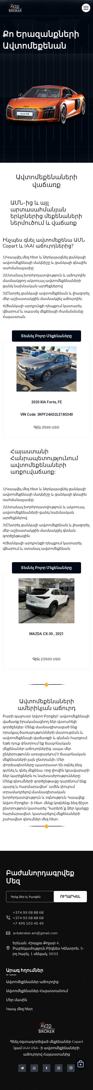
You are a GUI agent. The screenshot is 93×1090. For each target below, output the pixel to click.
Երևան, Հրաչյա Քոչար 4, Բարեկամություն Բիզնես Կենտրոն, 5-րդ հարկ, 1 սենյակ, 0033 (48, 948)
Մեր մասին (16, 999)
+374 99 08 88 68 (28, 912)
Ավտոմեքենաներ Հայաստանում (37, 990)
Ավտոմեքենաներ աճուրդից (32, 981)
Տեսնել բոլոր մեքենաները (46, 336)
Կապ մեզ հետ (19, 1009)
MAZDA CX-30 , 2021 (46, 634)
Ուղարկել (70, 896)
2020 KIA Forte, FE (46, 402)
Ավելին (46, 441)
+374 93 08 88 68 (28, 918)
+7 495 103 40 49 (28, 923)
